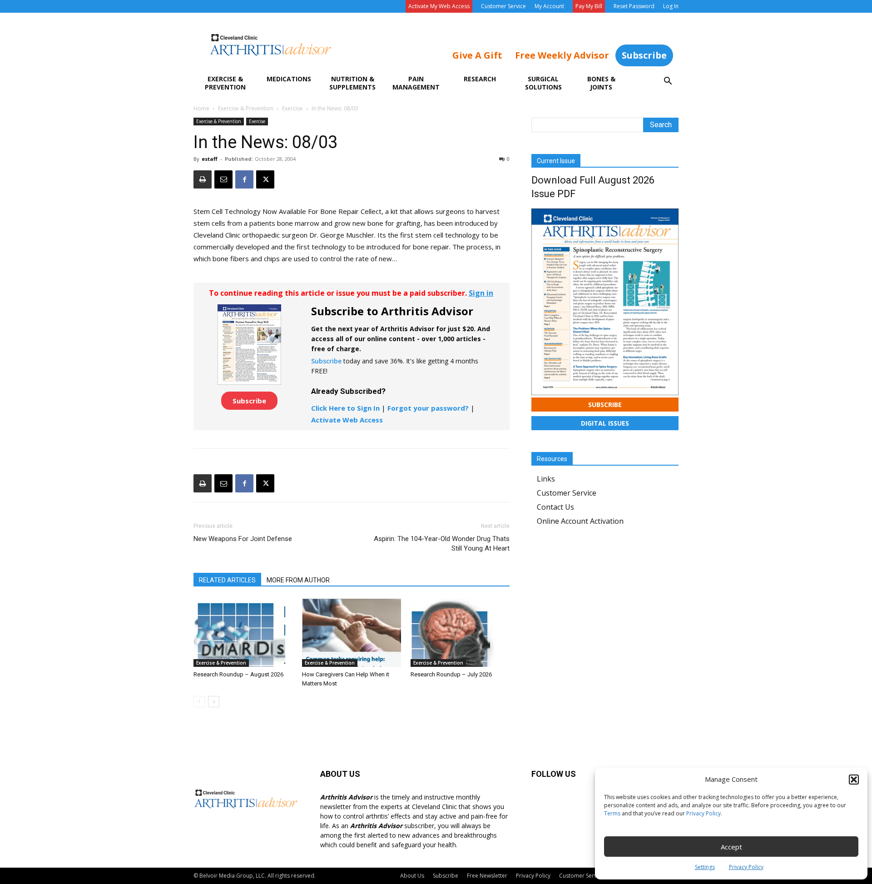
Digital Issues (605, 423)
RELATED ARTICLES (227, 580)
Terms (612, 813)
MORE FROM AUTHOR (298, 580)
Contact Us (555, 507)
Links (546, 479)
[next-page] (213, 701)
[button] (853, 779)
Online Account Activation (580, 521)
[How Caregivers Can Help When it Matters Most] (351, 633)
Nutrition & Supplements (352, 82)
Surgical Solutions (543, 82)
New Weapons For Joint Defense (242, 539)
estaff (210, 158)
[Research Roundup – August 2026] (242, 633)
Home (201, 108)
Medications (289, 78)
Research (480, 78)
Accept (731, 846)
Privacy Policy (703, 813)
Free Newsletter (487, 875)
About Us (412, 875)
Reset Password (634, 6)
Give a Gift (477, 55)
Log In (671, 6)
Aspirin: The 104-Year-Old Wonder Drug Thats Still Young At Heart (442, 543)
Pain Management (416, 82)
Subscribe (644, 55)
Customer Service (503, 6)
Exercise (292, 108)
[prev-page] (199, 701)
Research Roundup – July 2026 (451, 674)
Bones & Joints (601, 82)
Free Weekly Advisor (562, 55)
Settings (705, 867)
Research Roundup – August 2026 (238, 674)
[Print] (202, 179)
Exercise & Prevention (225, 82)
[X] (265, 179)
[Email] (223, 179)
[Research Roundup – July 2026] (460, 633)
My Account (549, 6)
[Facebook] (244, 179)
